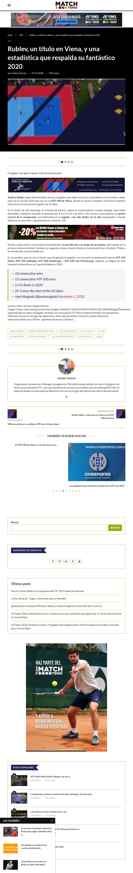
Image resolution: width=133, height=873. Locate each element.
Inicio (10, 35)
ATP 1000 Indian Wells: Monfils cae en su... (50, 776)
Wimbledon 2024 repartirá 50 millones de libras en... (55, 829)
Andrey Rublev (17, 331)
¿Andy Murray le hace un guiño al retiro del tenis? (33, 863)
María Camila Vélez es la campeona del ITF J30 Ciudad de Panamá (47, 590)
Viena (99, 336)
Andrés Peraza (19, 73)
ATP (21, 35)
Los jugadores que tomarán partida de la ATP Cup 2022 (96, 485)
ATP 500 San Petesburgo (63, 336)
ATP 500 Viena (85, 336)
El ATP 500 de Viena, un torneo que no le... (36, 444)
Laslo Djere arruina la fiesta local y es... (48, 811)
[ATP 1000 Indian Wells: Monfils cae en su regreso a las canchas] (19, 780)
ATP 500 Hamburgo (38, 336)
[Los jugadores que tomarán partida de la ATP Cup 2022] (96, 462)
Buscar (15, 522)
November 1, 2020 (71, 296)
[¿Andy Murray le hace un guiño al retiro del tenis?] (10, 865)
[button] (12, 467)
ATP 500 (101, 331)
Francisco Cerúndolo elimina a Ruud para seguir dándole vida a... (36, 831)
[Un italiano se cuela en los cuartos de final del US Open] (10, 848)
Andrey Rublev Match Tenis (41, 331)
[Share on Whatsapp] (72, 162)
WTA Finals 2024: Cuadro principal (47, 846)
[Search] (123, 5)
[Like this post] (62, 162)
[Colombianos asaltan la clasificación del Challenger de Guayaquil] (19, 798)
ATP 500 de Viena (17, 336)
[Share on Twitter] (68, 162)
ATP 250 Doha (86, 331)
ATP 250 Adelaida (67, 331)
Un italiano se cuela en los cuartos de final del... (34, 846)
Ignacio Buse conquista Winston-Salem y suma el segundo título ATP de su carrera (56, 605)
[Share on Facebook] (65, 162)
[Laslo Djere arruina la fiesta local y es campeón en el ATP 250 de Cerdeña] (19, 815)
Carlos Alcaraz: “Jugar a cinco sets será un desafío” (38, 598)
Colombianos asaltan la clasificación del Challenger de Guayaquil (61, 794)
